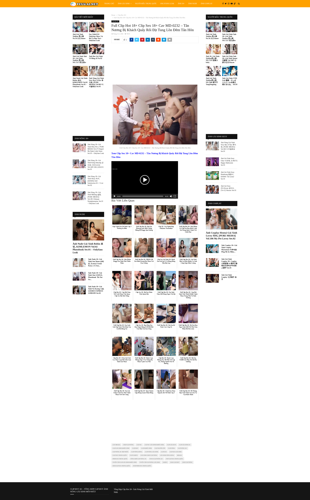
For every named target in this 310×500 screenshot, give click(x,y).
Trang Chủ (109, 3)
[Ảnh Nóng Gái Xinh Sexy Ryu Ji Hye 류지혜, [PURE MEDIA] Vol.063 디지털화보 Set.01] (96, 71)
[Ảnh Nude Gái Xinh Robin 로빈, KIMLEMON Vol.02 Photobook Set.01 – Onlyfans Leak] (80, 71)
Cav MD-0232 (116, 444)
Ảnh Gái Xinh (124, 3)
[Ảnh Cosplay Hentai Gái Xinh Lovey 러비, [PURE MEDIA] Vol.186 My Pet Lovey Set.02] (221, 218)
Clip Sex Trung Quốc (120, 455)
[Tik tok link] (235, 3)
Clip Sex (164, 451)
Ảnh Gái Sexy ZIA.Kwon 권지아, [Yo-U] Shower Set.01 (228, 188)
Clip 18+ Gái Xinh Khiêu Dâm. (154, 444)
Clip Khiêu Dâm (146, 448)
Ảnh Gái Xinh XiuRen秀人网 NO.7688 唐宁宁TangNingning (212, 81)
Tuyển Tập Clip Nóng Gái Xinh (150, 462)
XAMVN (165, 462)
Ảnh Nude (192, 3)
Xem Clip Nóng (187, 462)
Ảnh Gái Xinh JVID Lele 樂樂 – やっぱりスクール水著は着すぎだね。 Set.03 (229, 81)
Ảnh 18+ (181, 3)
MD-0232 (179, 455)
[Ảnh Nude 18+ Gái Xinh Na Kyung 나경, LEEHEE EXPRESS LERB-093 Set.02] (79, 290)
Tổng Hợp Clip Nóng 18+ (138, 458)
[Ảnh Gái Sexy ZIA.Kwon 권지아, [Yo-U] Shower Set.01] (212, 189)
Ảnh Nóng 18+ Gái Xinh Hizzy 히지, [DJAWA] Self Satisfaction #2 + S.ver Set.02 (95, 181)
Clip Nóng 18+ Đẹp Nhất (120, 451)
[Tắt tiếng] (171, 196)
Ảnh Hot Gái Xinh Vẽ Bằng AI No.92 (96, 57)
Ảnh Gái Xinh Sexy (217, 136)
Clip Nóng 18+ (182, 448)
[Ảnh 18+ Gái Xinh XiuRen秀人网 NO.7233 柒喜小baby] (213, 49)
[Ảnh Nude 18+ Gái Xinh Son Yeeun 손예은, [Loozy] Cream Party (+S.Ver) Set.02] (79, 262)
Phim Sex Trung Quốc (120, 458)
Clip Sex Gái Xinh (175, 451)
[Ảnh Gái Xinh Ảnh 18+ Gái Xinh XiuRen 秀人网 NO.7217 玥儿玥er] (80, 49)
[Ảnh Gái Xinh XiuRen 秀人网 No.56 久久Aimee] (80, 27)
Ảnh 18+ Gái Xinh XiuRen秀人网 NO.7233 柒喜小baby (212, 59)
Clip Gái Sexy (171, 444)
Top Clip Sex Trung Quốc (174, 458)
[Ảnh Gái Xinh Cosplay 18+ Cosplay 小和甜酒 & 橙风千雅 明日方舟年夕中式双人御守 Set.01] (212, 262)
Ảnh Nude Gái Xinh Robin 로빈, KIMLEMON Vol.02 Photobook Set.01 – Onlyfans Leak (80, 82)
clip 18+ (139, 444)
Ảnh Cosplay (206, 3)
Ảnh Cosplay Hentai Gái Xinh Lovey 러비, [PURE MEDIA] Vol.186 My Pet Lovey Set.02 (221, 235)
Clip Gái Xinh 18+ (184, 444)
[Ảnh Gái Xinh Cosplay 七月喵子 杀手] (212, 278)
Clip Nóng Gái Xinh (151, 451)
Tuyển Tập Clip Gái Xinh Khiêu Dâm (124, 462)
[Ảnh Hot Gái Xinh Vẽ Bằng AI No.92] (96, 49)
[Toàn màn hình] (175, 196)
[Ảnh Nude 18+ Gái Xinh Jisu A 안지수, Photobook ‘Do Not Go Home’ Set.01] (79, 276)
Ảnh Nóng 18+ (81, 138)
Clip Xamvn (134, 455)
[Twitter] (226, 3)
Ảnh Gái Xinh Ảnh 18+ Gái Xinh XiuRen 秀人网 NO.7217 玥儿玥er (80, 59)
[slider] (142, 196)
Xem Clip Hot (174, 462)
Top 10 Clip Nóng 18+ (156, 458)
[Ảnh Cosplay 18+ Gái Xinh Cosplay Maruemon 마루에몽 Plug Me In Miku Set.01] (212, 248)
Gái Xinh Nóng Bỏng (167, 455)
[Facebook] (223, 3)
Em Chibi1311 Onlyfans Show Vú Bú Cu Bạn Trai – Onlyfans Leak (96, 37)
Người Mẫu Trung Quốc (146, 3)
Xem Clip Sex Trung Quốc (121, 465)
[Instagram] (229, 3)
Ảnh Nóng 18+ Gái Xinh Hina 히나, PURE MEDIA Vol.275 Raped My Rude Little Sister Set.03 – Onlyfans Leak (96, 149)
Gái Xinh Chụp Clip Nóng (149, 455)
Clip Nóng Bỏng (136, 451)
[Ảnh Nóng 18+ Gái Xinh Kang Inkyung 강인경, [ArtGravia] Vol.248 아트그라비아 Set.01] (79, 163)
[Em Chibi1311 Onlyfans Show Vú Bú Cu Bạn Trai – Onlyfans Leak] (96, 27)
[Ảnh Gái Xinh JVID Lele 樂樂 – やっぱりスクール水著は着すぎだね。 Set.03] (229, 71)
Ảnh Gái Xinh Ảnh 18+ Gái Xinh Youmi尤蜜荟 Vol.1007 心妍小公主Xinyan (229, 59)
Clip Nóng (171, 448)
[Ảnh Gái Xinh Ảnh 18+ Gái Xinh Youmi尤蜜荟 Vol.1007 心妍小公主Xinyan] (229, 49)
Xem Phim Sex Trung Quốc (142, 465)
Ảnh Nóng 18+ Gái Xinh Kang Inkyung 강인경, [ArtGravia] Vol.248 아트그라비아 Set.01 (96, 165)
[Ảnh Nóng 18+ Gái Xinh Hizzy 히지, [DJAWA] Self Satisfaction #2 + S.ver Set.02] (79, 179)
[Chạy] (114, 196)
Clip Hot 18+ (115, 21)
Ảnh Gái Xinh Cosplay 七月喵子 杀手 (229, 277)
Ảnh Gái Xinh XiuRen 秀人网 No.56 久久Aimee (79, 36)
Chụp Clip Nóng (128, 444)
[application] (144, 180)
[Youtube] (232, 3)
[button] (145, 180)
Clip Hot (135, 448)
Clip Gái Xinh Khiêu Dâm (121, 448)
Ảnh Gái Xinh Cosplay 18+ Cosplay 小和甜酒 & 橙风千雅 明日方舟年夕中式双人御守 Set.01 (229, 263)
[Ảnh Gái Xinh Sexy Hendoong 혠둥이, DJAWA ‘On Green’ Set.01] (212, 175)
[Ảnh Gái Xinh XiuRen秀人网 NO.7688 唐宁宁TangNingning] (213, 71)
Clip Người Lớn (160, 448)
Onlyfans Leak (167, 3)
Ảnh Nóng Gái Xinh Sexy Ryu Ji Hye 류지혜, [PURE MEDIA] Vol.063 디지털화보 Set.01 (96, 82)
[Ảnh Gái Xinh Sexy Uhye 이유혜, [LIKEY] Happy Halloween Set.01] (212, 161)
